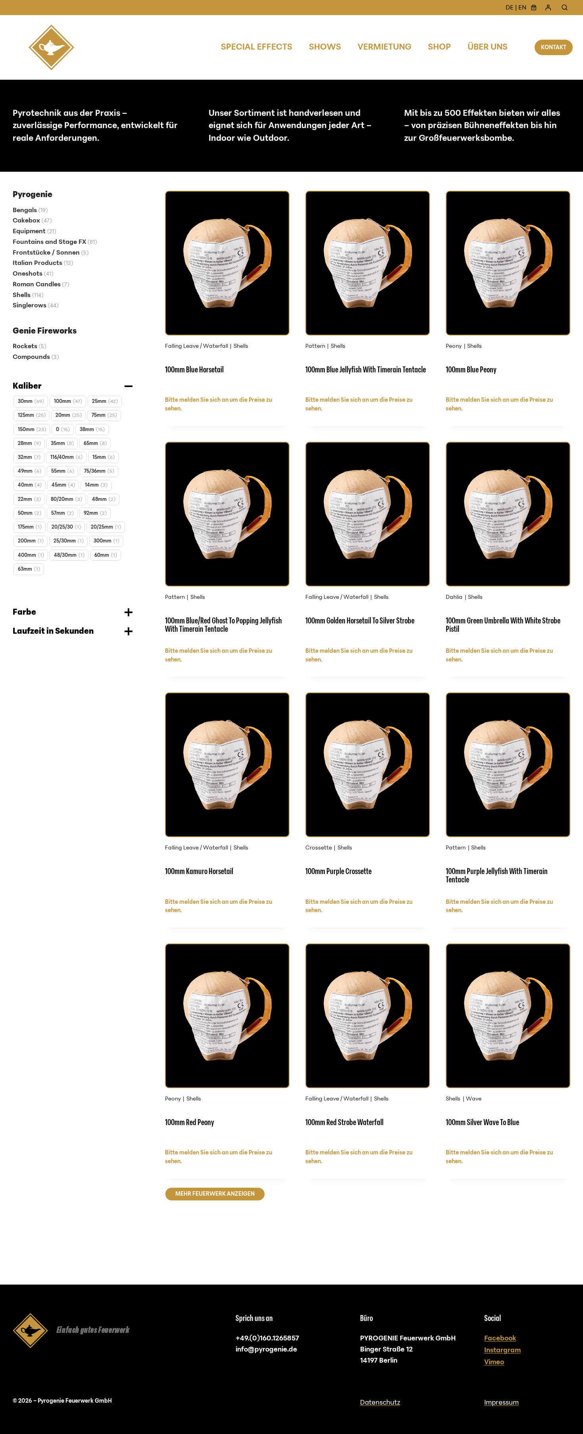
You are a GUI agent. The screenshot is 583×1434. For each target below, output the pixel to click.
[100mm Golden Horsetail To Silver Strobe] (367, 541)
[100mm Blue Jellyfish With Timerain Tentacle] (367, 290)
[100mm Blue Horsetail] (227, 290)
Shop (439, 47)
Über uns (488, 47)
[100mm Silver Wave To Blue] (508, 1043)
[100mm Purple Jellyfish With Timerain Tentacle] (508, 792)
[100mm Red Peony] (227, 1043)
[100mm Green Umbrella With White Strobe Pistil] (508, 541)
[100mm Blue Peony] (508, 290)
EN (522, 7)
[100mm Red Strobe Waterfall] (367, 1043)
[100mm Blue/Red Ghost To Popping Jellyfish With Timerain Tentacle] (227, 541)
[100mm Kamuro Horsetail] (227, 792)
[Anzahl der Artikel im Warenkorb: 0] (533, 7)
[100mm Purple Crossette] (367, 792)
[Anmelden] (548, 7)
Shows (325, 47)
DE (510, 7)
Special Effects (256, 47)
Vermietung (384, 47)
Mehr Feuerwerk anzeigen (215, 1194)
